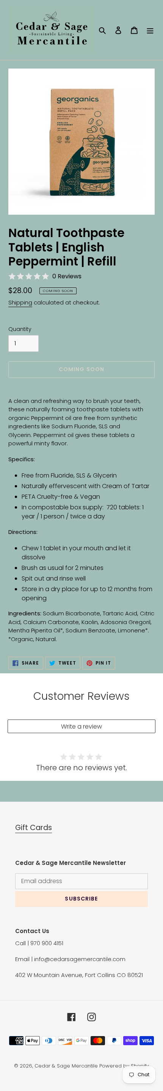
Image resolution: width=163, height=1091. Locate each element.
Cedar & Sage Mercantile (66, 1065)
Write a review (81, 726)
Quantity (19, 329)
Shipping (20, 302)
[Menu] (150, 30)
